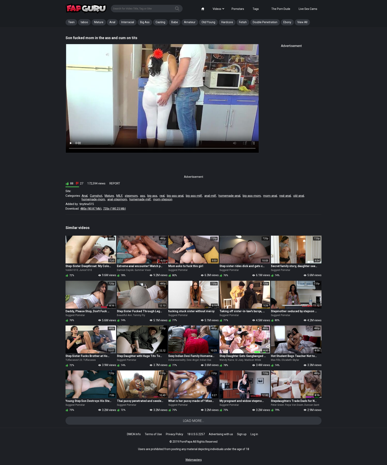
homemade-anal (229, 196)
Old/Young (208, 22)
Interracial (127, 22)
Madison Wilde (252, 360)
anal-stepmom (117, 199)
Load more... (193, 421)
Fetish (243, 22)
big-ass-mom (252, 196)
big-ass (152, 196)
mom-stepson (162, 199)
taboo (84, 22)
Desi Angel (193, 360)
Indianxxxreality (177, 360)
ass (142, 196)
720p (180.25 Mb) (114, 208)
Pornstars (238, 8)
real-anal (285, 196)
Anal (112, 22)
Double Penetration (265, 22)
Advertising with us (221, 434)
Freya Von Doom (294, 405)
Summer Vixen (143, 270)
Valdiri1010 (72, 270)
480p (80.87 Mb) (90, 208)
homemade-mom (93, 199)
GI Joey (239, 360)
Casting (160, 22)
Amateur (190, 22)
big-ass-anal (175, 196)
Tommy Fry (139, 315)
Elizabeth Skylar (290, 360)
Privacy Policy (174, 434)
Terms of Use (153, 434)
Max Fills (276, 360)
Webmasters (193, 459)
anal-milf (210, 196)
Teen (71, 22)
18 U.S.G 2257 (196, 434)
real (162, 196)
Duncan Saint (311, 405)
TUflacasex (89, 360)
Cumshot (96, 196)
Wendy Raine (227, 360)
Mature (98, 22)
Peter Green (277, 405)
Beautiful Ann (124, 315)
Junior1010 (85, 270)
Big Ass (145, 22)
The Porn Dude (280, 8)
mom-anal (270, 196)
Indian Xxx (205, 360)
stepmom (131, 196)
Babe (174, 22)
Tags (256, 8)
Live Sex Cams (308, 8)
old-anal (298, 196)
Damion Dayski (125, 270)
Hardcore (227, 22)
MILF (119, 196)
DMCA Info (134, 434)
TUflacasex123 (74, 360)
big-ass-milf (194, 196)
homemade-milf (140, 199)
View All (302, 22)
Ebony (287, 22)
